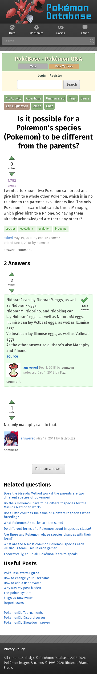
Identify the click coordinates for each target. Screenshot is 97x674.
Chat (49, 106)
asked (8, 238)
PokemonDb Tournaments (23, 613)
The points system (17, 593)
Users (85, 98)
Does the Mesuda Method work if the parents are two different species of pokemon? (44, 495)
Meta (33, 66)
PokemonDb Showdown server (27, 623)
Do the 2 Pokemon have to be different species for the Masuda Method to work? (45, 505)
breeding (61, 228)
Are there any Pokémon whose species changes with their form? (47, 537)
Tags (72, 98)
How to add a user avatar (22, 583)
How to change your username (27, 578)
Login (42, 76)
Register (55, 76)
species (11, 228)
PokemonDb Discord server (24, 618)
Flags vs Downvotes (18, 598)
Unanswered (55, 98)
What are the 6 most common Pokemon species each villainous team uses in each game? (44, 546)
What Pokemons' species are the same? (34, 523)
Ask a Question (17, 106)
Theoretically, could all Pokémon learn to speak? (41, 554)
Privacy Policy (14, 649)
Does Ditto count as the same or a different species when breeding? (47, 515)
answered (30, 368)
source (12, 356)
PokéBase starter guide (21, 573)
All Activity (13, 98)
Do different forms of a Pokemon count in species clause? (47, 529)
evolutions (27, 228)
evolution (44, 228)
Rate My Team (64, 66)
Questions (33, 98)
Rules (37, 106)
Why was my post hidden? (23, 588)
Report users (14, 603)
